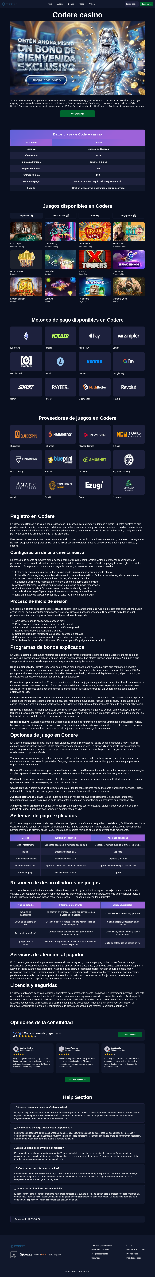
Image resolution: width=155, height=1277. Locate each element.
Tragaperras (126, 216)
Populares (24, 216)
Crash (92, 216)
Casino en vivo (58, 216)
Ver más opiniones (77, 1080)
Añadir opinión (129, 1035)
